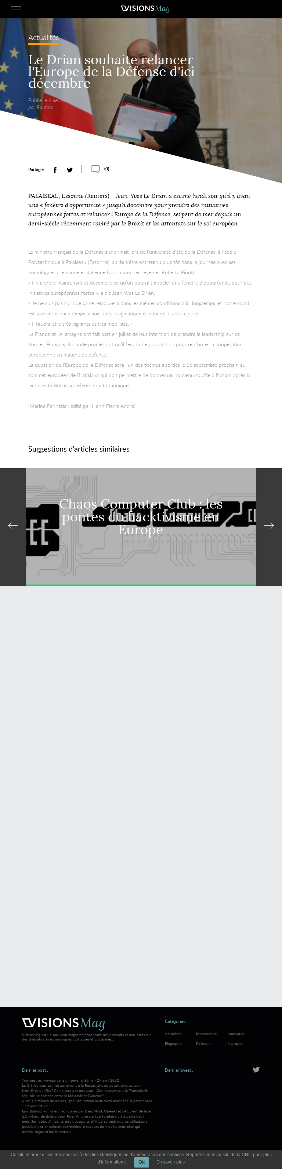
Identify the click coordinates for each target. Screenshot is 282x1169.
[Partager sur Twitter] (69, 170)
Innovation (237, 1033)
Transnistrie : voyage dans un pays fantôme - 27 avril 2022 (85, 1088)
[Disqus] (141, 698)
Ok (141, 1162)
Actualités (43, 38)
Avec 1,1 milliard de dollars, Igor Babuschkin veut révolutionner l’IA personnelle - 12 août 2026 (87, 1116)
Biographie (173, 1043)
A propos (235, 1043)
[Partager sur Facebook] (55, 170)
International (206, 1033)
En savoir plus (170, 1162)
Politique (203, 1043)
